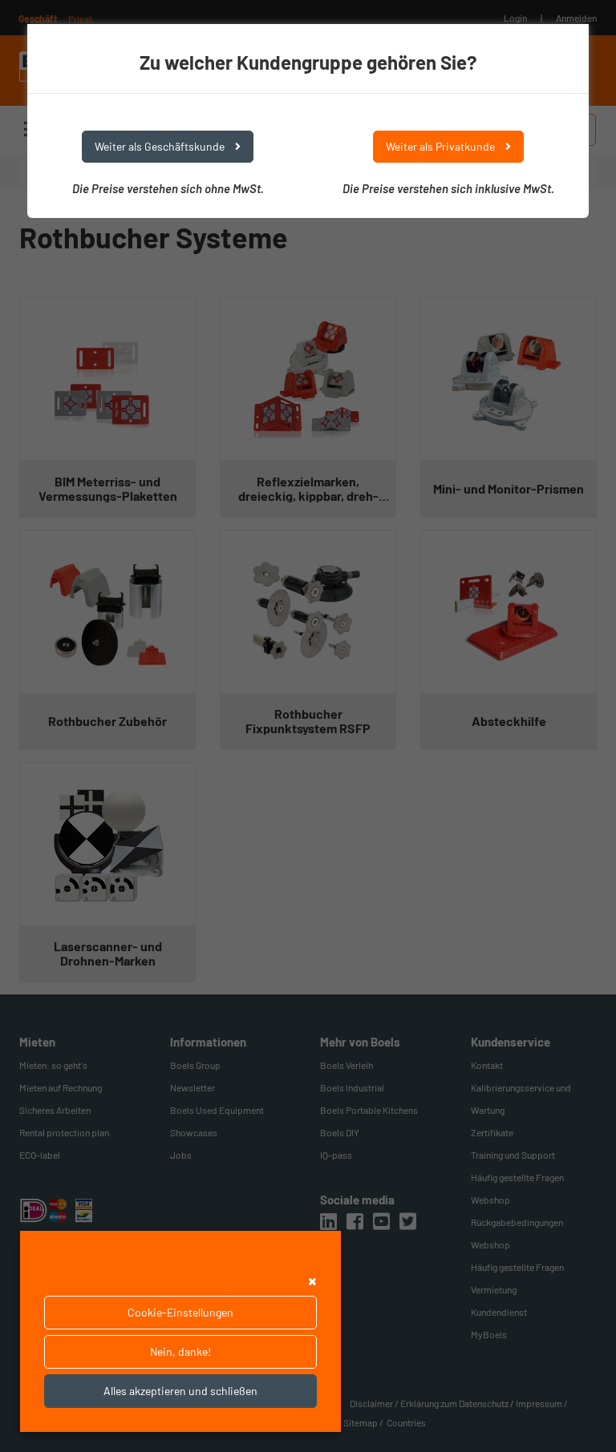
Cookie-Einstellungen (180, 1312)
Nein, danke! (180, 1351)
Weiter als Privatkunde (441, 146)
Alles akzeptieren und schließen (180, 1391)
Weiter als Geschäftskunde (161, 146)
